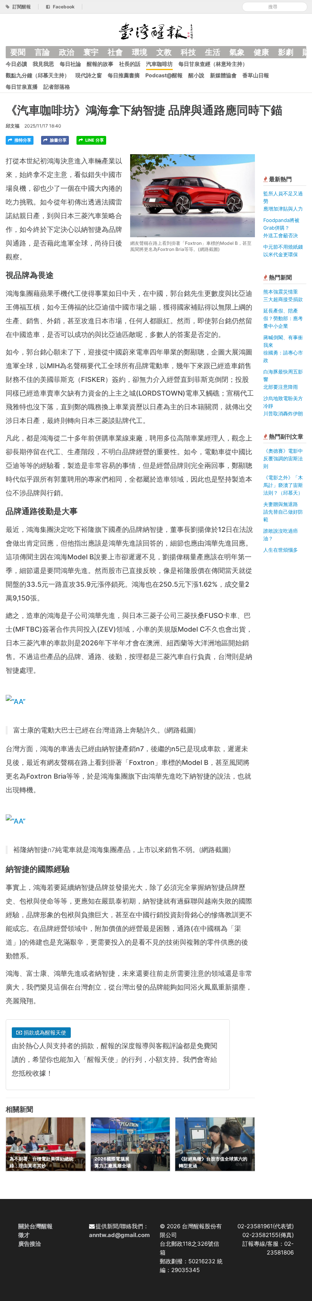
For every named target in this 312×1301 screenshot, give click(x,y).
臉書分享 (58, 140)
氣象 (237, 52)
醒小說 (196, 75)
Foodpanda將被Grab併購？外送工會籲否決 (281, 227)
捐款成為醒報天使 (44, 1032)
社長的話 (129, 64)
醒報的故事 (100, 64)
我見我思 (43, 64)
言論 (42, 52)
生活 (212, 52)
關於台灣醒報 (35, 1226)
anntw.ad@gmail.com (119, 1235)
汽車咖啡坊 (159, 64)
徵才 (24, 1235)
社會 (115, 52)
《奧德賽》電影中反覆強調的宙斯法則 (283, 458)
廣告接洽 (29, 1243)
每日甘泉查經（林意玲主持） (213, 64)
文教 (164, 52)
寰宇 (91, 52)
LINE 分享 (94, 140)
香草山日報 (255, 75)
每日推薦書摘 (124, 75)
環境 (139, 52)
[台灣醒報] (156, 30)
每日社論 (70, 64)
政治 (66, 52)
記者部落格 (56, 86)
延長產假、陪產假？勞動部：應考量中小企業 (283, 318)
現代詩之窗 (88, 75)
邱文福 (12, 126)
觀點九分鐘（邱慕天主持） (38, 75)
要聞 (17, 52)
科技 (188, 52)
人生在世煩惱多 (280, 550)
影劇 (285, 52)
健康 (261, 52)
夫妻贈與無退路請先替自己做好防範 (283, 511)
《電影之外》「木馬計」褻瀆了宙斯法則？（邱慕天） (283, 485)
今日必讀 (16, 64)
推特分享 (22, 140)
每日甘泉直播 (22, 86)
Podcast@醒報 (164, 75)
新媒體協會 (223, 75)
